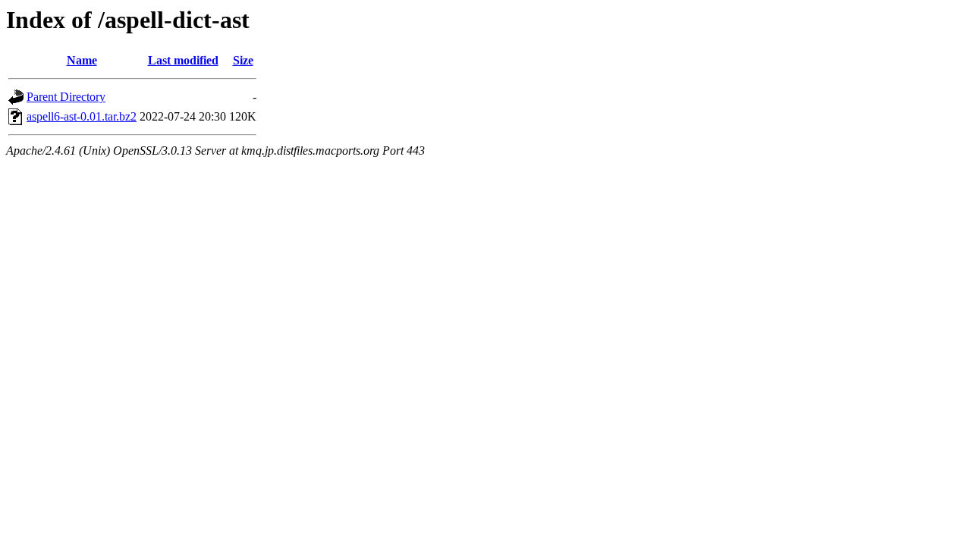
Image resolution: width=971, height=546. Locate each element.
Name (82, 60)
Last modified (183, 60)
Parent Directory (66, 96)
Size (243, 60)
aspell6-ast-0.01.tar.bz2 (82, 116)
